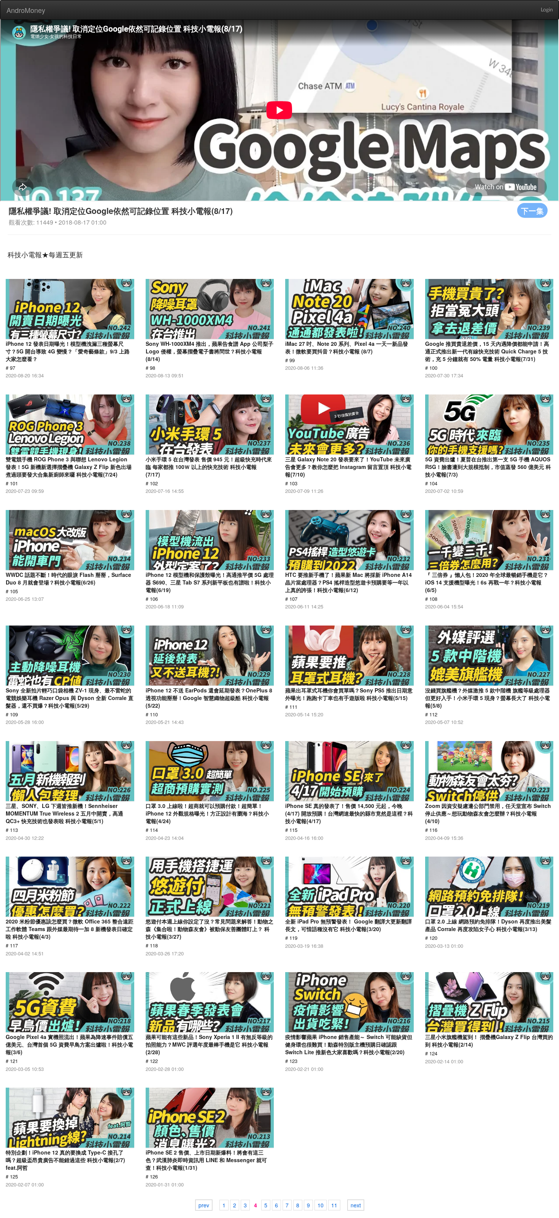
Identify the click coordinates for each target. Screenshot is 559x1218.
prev (204, 1205)
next (356, 1205)
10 (321, 1205)
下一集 (532, 210)
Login (547, 10)
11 (334, 1205)
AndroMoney (25, 10)
